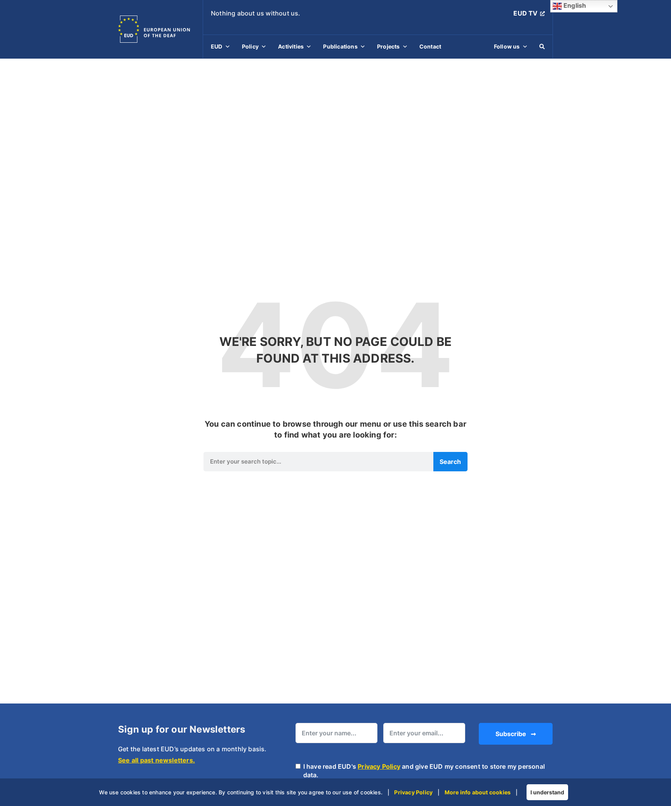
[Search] (542, 46)
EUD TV (525, 13)
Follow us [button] (507, 46)
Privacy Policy (379, 766)
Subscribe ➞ (515, 734)
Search (450, 462)
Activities (291, 46)
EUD (217, 46)
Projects (388, 46)
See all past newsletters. (156, 760)
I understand (547, 792)
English (574, 5)
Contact (430, 46)
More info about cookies (478, 792)
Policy (250, 46)
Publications (340, 46)
